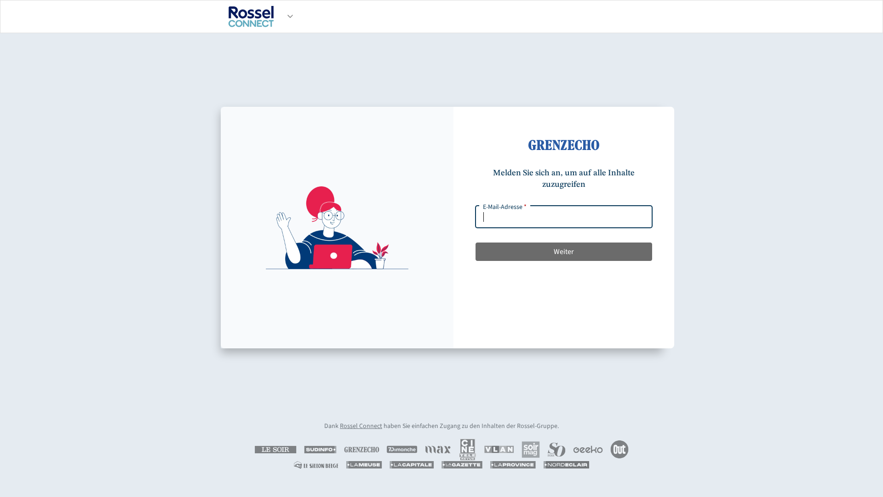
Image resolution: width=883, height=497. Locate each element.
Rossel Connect (361, 426)
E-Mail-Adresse (505, 207)
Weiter (564, 252)
